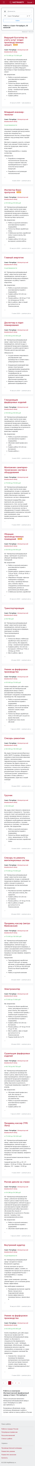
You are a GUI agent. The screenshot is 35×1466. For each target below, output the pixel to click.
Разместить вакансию (8, 1454)
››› (19, 1383)
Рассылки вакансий (8, 1435)
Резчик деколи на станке (17, 1182)
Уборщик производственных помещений (14, 536)
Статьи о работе (6, 1438)
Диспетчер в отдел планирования (13, 323)
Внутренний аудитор (14, 1245)
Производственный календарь (11, 1448)
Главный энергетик (14, 257)
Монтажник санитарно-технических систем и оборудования (16, 469)
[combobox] (26, 16)
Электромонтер (12, 989)
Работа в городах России (9, 1429)
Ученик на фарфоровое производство (16, 670)
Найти (17, 20)
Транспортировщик (14, 608)
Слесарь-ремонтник (14, 738)
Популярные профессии (9, 1432)
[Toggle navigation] (3, 2)
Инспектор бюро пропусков (12, 191)
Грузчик (8, 795)
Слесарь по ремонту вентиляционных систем (16, 859)
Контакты (4, 1458)
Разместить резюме (8, 1451)
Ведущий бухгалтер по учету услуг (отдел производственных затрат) (15, 41)
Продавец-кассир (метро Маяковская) (17, 924)
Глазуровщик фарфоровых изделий (15, 401)
